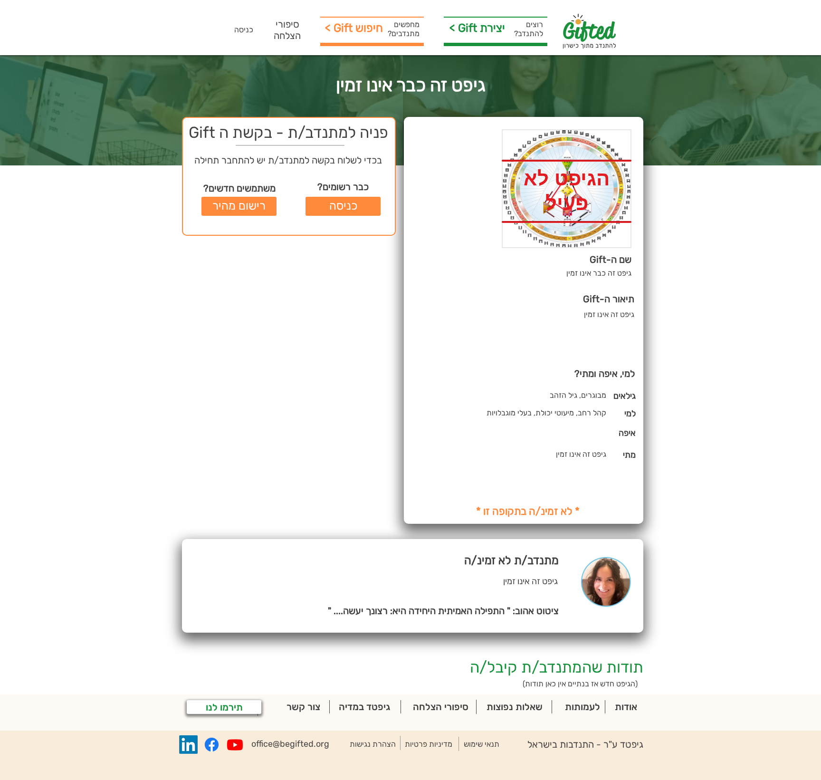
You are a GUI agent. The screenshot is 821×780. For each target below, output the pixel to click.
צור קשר (303, 707)
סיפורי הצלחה (287, 30)
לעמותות (582, 707)
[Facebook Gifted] (211, 744)
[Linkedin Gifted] (188, 744)
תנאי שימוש (481, 744)
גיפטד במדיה (364, 707)
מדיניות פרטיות (428, 744)
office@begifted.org (290, 744)
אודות (626, 707)
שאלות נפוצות (515, 707)
